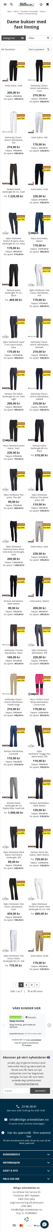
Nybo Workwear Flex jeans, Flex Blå (14, 496)
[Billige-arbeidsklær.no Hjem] (26, 4)
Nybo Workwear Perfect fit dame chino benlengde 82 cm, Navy (14, 241)
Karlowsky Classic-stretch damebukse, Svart (39, 88)
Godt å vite (10, 1170)
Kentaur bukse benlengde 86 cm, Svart (14, 190)
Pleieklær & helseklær (29, 11)
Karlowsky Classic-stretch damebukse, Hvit (13, 140)
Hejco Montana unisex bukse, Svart (13, 447)
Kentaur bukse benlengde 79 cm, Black (13, 293)
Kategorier (9, 38)
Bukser (43, 11)
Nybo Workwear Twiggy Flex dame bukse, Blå (39, 754)
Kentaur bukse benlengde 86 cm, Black (39, 448)
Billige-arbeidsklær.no (26, 1187)
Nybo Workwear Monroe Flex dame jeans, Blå (39, 497)
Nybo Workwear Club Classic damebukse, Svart (14, 907)
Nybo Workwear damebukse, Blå (39, 651)
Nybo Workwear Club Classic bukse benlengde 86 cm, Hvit (13, 958)
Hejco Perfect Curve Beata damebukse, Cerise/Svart (39, 702)
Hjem (9, 11)
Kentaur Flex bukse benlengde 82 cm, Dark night (14, 396)
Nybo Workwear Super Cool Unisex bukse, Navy (13, 345)
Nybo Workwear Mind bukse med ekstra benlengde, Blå (13, 855)
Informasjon (11, 1162)
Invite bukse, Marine (39, 601)
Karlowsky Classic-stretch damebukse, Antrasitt (39, 345)
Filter (31, 38)
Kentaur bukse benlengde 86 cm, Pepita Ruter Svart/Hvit (13, 806)
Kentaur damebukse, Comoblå (14, 752)
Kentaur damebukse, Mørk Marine (14, 602)
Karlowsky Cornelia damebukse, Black (14, 651)
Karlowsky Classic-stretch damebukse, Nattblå (39, 396)
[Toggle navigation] (5, 4)
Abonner (40, 1090)
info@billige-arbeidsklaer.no (29, 1120)
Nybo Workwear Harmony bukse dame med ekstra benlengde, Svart (14, 550)
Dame (16, 11)
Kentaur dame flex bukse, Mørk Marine (39, 853)
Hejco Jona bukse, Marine (39, 239)
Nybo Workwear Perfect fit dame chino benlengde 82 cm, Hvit (39, 907)
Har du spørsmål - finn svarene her (29, 1134)
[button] (44, 1224)
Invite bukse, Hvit (39, 137)
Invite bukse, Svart (13, 85)
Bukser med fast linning (27, 13)
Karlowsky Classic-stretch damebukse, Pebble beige (13, 702)
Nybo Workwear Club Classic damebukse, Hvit (39, 293)
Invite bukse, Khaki (39, 956)
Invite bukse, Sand (39, 546)
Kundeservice (11, 1154)
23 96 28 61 (29, 1106)
